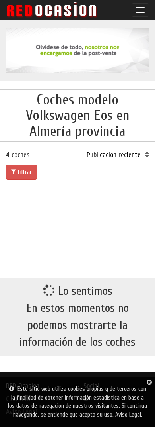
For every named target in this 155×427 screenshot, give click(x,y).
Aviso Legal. (128, 414)
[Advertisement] (77, 227)
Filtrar (24, 172)
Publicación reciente (115, 155)
